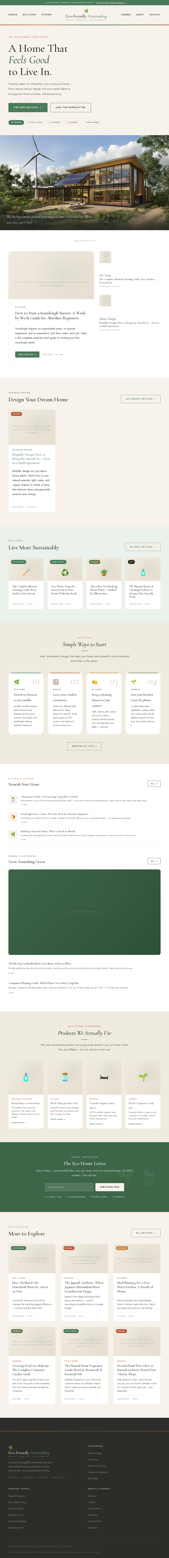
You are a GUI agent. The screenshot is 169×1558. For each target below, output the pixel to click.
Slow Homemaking (17, 1521)
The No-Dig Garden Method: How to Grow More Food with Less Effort (49, 217)
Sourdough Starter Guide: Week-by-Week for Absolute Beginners (54, 814)
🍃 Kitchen (54, 122)
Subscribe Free (109, 1187)
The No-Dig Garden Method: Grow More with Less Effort (39, 963)
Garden (126, 14)
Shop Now (18, 1122)
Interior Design (107, 319)
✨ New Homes (91, 122)
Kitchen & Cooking (97, 1466)
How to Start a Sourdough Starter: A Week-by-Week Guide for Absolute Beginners (50, 315)
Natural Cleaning (16, 1496)
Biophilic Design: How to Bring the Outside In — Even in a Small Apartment (31, 459)
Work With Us (94, 1508)
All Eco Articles (141, 546)
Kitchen (46, 14)
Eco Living (29, 14)
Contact (155, 14)
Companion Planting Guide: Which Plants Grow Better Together (43, 983)
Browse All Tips (83, 746)
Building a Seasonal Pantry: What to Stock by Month (48, 831)
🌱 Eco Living (35, 122)
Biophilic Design (16, 1508)
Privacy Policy (94, 1521)
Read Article (25, 354)
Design (12, 14)
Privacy (59, 1546)
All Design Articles (139, 398)
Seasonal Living (15, 1515)
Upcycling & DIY (16, 1527)
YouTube (43, 1477)
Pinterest (14, 1477)
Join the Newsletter (70, 107)
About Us (92, 1496)
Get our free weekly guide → (111, 2)
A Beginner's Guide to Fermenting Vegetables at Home (49, 796)
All (152, 783)
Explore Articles (26, 107)
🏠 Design (16, 122)
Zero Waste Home (17, 1502)
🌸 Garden (72, 122)
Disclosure (93, 1527)
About (140, 14)
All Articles (144, 1232)
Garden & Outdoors (98, 1472)
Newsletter (58, 1477)
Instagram (29, 1477)
